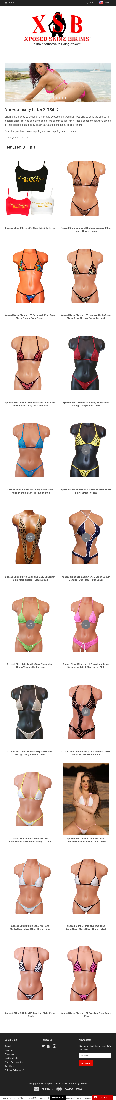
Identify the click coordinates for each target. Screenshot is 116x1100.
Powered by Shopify (77, 1083)
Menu (11, 2)
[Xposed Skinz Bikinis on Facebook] (49, 1046)
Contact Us (104, 1097)
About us (9, 1049)
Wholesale (9, 1053)
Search (8, 1045)
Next (105, 82)
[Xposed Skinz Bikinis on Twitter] (43, 1046)
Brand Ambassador (14, 1061)
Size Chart (9, 1065)
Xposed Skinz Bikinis (57, 1083)
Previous (11, 82)
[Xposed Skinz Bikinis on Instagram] (54, 1046)
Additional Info (11, 1057)
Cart (92, 2)
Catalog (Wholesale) (14, 1069)
